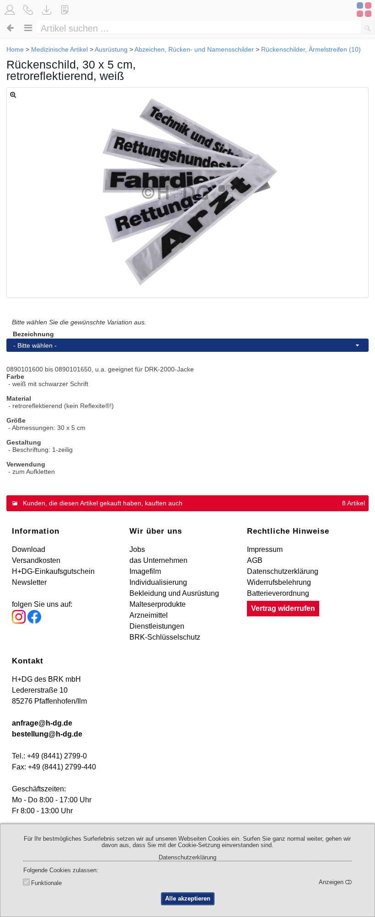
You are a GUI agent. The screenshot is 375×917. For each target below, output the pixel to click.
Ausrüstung (111, 49)
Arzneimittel (148, 615)
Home (15, 49)
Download (28, 549)
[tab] (187, 503)
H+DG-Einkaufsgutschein (53, 571)
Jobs (137, 549)
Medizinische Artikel (59, 49)
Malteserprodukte (157, 604)
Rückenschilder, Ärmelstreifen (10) (311, 49)
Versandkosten (36, 560)
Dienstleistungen (156, 626)
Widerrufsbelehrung (279, 582)
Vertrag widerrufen (283, 608)
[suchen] (367, 27)
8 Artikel (353, 503)
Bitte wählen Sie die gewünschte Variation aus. (79, 322)
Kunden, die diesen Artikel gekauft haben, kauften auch (102, 503)
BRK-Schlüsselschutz (164, 637)
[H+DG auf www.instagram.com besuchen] (19, 621)
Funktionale (46, 883)
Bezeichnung (33, 334)
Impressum (265, 549)
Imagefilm (145, 571)
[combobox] (187, 345)
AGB (254, 560)
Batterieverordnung (278, 593)
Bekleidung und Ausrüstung (174, 593)
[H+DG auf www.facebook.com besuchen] (34, 621)
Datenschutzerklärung (282, 571)
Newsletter (29, 582)
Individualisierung (158, 582)
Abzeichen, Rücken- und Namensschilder (194, 49)
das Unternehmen (158, 560)
